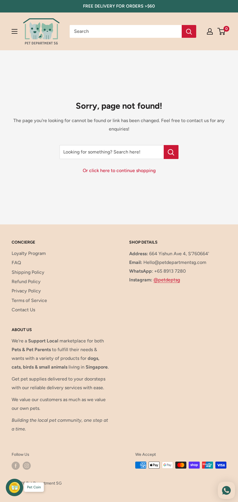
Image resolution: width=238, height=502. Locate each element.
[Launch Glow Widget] (14, 487)
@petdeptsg (167, 280)
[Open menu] (14, 31)
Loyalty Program (29, 253)
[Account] (210, 31)
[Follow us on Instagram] (27, 466)
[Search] (189, 31)
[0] (221, 31)
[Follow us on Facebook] (16, 466)
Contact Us (23, 309)
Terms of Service (29, 300)
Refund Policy (26, 281)
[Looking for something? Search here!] (171, 152)
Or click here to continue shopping (119, 170)
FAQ (16, 262)
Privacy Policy (26, 291)
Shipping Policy (28, 272)
